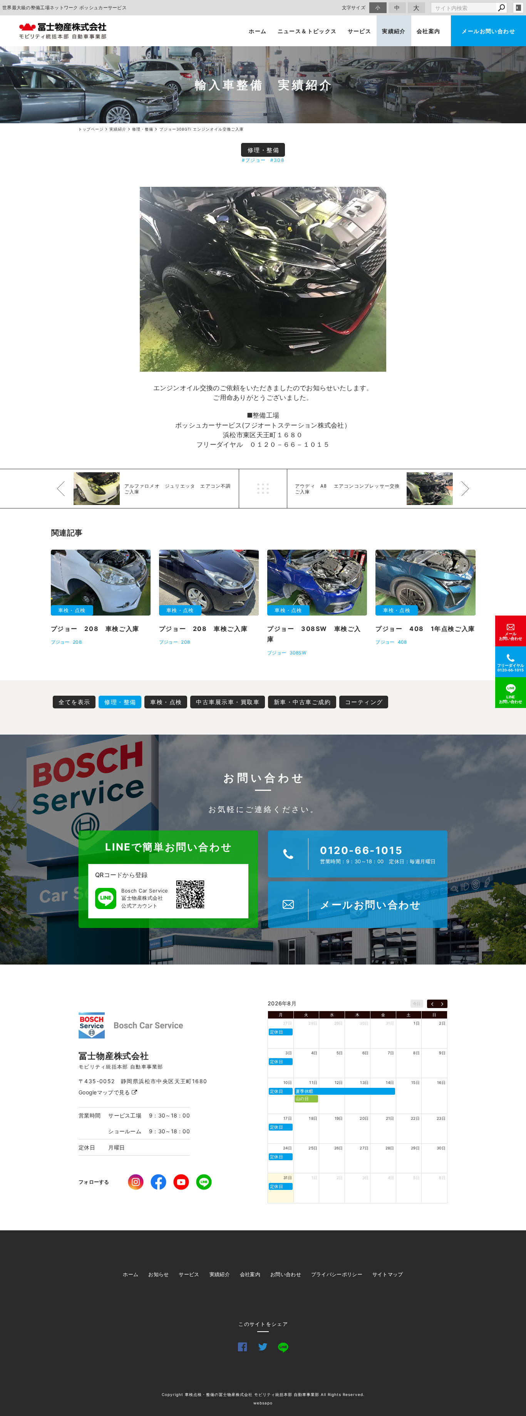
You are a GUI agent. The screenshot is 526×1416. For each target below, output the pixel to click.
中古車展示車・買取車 (228, 702)
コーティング (364, 702)
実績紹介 (394, 31)
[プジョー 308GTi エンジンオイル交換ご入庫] (263, 279)
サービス (360, 31)
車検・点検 (166, 702)
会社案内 (429, 31)
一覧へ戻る (263, 488)
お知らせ (158, 1274)
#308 (277, 160)
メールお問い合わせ (488, 31)
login (518, 7)
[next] (442, 1004)
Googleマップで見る (105, 1092)
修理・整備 (264, 150)
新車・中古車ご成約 (302, 702)
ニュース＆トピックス (307, 31)
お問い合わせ (285, 1274)
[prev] (432, 1004)
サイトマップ (387, 1274)
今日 (417, 1003)
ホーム (257, 31)
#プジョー (254, 160)
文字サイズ (354, 7)
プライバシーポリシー (336, 1274)
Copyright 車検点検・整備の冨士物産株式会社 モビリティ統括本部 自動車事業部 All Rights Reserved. (263, 1394)
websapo (263, 1403)
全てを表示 (74, 702)
